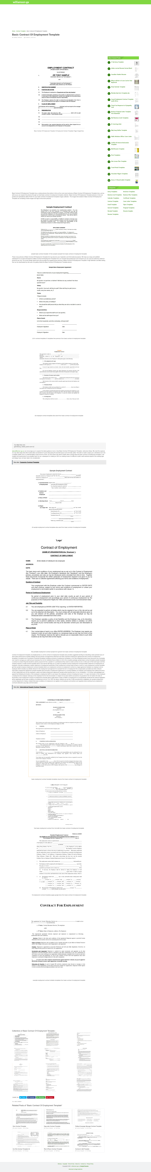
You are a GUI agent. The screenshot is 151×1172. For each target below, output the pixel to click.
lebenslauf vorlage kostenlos (75, 1169)
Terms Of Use (71, 1163)
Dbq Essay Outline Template (119, 130)
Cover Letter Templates (130, 201)
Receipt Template (113, 211)
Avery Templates (112, 191)
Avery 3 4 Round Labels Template (120, 180)
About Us (77, 1163)
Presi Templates (115, 155)
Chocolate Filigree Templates (119, 174)
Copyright (65, 1163)
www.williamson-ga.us (18, 451)
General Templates (113, 208)
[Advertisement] (64, 18)
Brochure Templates (129, 191)
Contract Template (17, 37)
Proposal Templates (128, 208)
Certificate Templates (129, 198)
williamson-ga (21, 2)
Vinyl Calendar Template (118, 87)
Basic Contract (18, 1101)
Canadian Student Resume (118, 74)
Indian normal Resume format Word (121, 68)
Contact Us (83, 1163)
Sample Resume (84, 1166)
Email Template (112, 204)
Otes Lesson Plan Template (118, 161)
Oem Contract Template (19, 1126)
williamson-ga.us (75, 1166)
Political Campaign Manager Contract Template (88, 1126)
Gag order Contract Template (52, 1126)
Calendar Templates (113, 198)
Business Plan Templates (130, 195)
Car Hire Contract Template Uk (21, 1149)
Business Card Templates (115, 195)
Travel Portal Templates (118, 167)
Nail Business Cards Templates (119, 118)
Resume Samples (128, 211)
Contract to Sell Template (82, 1149)
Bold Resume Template (117, 149)
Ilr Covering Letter (116, 124)
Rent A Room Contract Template (53, 1149)
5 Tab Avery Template (117, 62)
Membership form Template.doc (120, 93)
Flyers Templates (128, 204)
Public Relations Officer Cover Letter (121, 136)
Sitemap (60, 1163)
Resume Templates (113, 214)
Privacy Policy (90, 1163)
